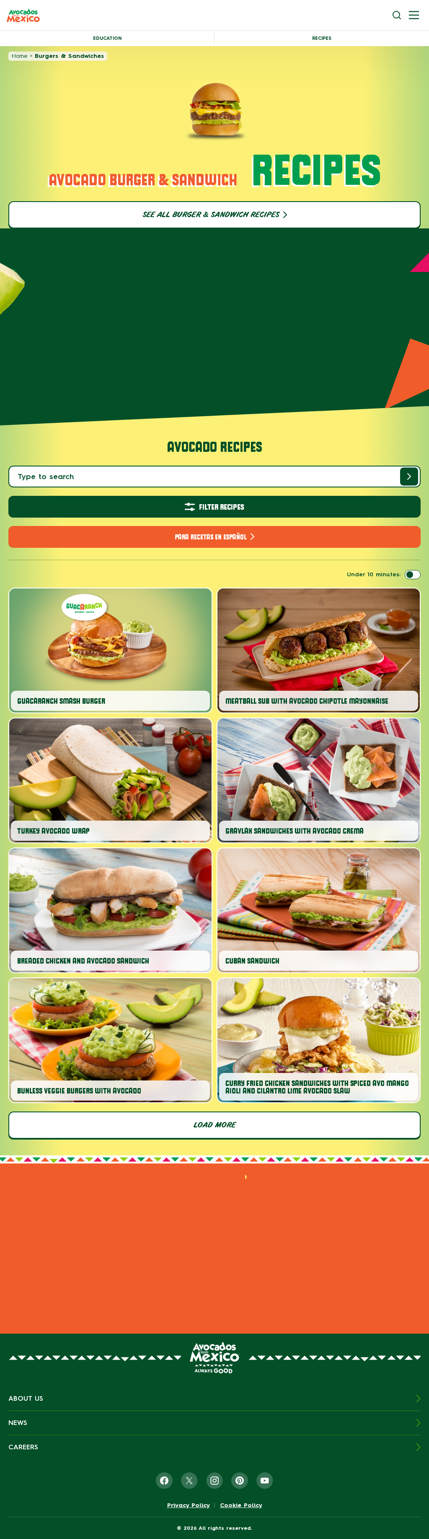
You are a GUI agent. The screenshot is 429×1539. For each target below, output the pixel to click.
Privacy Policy (188, 1505)
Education (107, 38)
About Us (25, 1398)
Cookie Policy (241, 1505)
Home (19, 56)
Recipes (321, 38)
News (17, 1423)
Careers (23, 1447)
